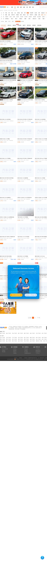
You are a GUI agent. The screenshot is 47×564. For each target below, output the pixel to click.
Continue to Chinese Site (31, 295)
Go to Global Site (16, 295)
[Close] (37, 266)
